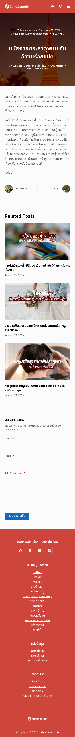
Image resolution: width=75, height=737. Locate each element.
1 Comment (59, 34)
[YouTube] (49, 550)
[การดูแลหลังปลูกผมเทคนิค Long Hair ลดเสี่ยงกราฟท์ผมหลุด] (38, 361)
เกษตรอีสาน (37, 615)
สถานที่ (37, 606)
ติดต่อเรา (37, 691)
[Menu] (68, 6)
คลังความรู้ (37, 591)
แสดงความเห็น (16, 516)
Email (9, 456)
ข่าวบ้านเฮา (37, 586)
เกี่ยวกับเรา (37, 681)
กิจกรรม (37, 582)
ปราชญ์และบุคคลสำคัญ (37, 596)
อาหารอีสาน (37, 610)
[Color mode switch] (53, 6)
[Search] (60, 6)
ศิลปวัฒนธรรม (20, 34)
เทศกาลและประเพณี (37, 620)
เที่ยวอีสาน (33, 34)
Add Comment (15, 473)
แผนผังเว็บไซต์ (37, 686)
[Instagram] (39, 550)
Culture (37, 572)
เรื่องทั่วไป (43, 34)
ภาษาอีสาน (37, 651)
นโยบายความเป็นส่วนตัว (37, 695)
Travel (37, 577)
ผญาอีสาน (37, 655)
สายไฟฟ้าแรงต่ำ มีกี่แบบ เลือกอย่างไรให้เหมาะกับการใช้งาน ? (37, 268)
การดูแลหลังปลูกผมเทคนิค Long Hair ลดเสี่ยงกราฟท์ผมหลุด (35, 388)
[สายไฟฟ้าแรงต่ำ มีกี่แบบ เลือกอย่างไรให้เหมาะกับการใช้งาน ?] (38, 241)
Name (10, 438)
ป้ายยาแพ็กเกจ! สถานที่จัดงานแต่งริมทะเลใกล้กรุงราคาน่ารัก (35, 328)
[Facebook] (20, 550)
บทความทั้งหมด (37, 660)
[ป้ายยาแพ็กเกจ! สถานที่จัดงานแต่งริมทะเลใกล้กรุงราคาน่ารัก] (38, 301)
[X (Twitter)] (30, 550)
